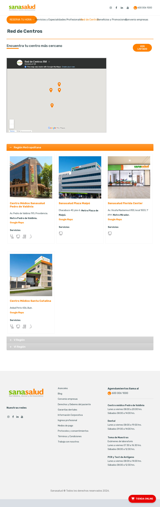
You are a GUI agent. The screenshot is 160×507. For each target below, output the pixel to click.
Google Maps (17, 222)
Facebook (13, 417)
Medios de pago (65, 425)
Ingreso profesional (67, 420)
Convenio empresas (68, 399)
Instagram (8, 417)
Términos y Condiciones (70, 436)
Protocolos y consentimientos (73, 431)
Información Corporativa (70, 415)
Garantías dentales (67, 409)
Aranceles (63, 388)
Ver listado (142, 47)
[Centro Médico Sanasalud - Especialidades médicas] (22, 7)
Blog (60, 393)
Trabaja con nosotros (68, 441)
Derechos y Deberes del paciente (74, 404)
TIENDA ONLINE (144, 498)
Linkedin (17, 417)
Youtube (22, 417)
